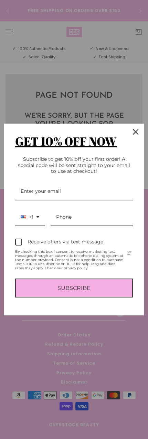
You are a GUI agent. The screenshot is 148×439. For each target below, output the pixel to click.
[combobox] (30, 217)
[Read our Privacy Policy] (129, 253)
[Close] (135, 132)
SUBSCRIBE (74, 288)
